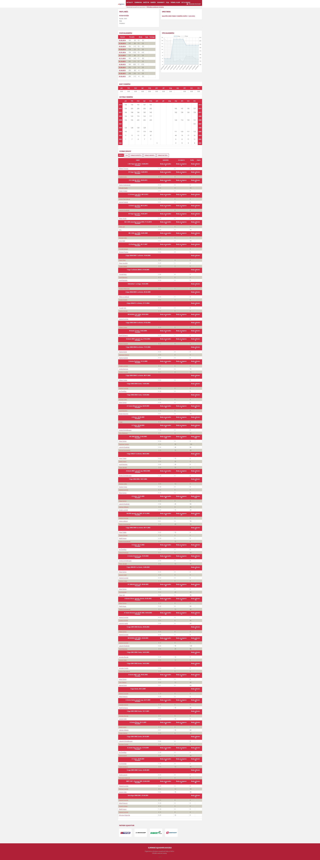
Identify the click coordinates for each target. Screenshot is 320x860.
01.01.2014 (122, 52)
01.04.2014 (122, 43)
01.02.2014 (122, 49)
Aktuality (129, 2)
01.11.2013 (122, 58)
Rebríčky (153, 2)
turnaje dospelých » (136, 155)
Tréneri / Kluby (175, 2)
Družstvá (146, 2)
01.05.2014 (122, 40)
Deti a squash (186, 2)
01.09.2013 (122, 64)
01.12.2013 (122, 55)
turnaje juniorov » (149, 155)
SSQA (167, 2)
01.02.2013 (122, 76)
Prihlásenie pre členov (195, 4)
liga (126, 155)
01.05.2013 (122, 67)
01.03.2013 (122, 73)
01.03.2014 (122, 46)
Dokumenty (161, 2)
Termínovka (138, 2)
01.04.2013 (122, 70)
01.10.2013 (122, 61)
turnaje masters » (162, 155)
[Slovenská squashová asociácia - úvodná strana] (121, 7)
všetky (121, 155)
